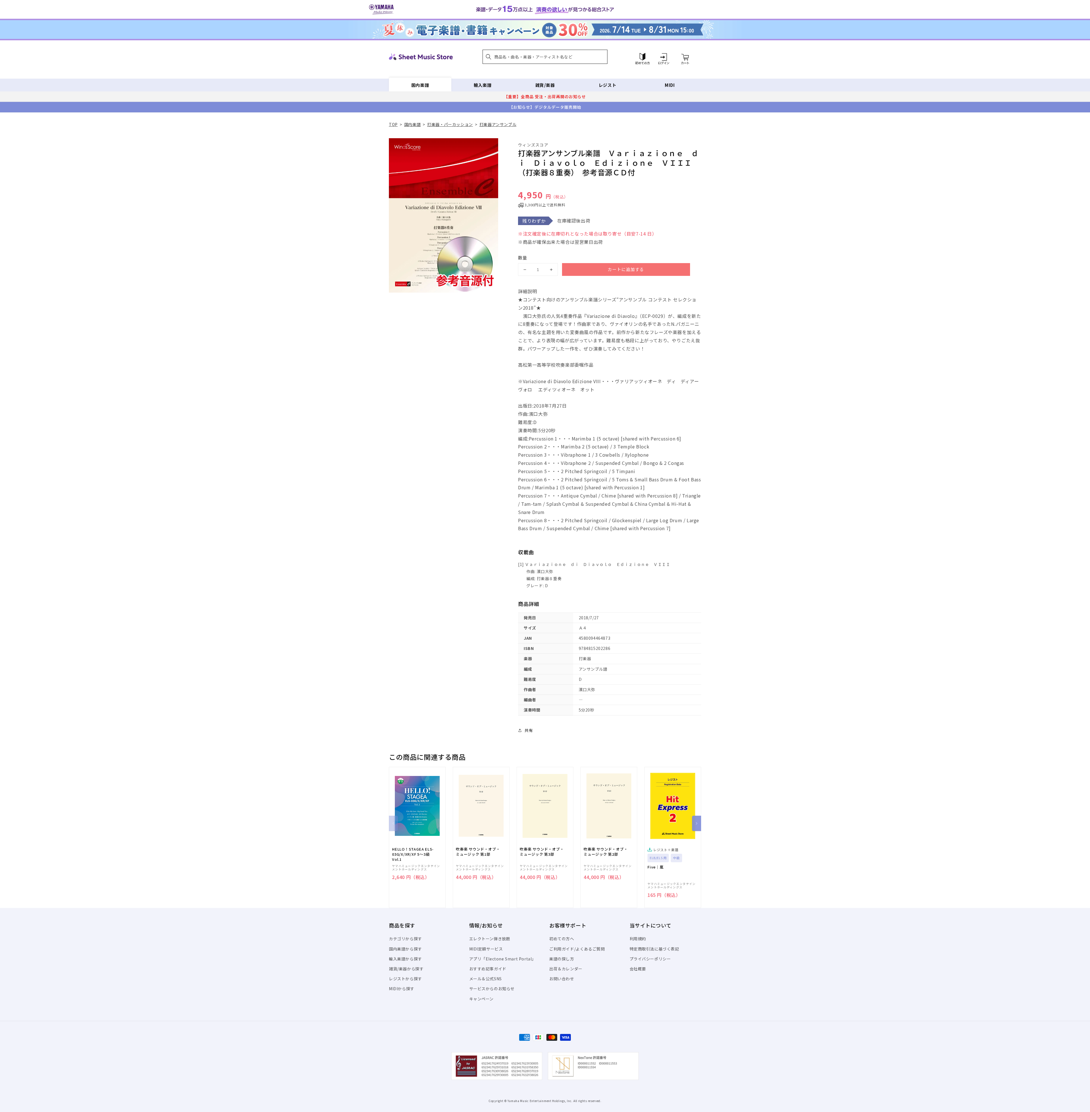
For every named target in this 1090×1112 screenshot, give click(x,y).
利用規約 (638, 938)
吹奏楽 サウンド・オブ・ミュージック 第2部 (606, 852)
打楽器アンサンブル (497, 124)
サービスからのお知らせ (492, 988)
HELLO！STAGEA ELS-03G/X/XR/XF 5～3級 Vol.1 (413, 854)
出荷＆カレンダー (565, 969)
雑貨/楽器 (545, 85)
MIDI (670, 85)
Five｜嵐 (655, 867)
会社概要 (638, 969)
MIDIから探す (401, 988)
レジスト (607, 85)
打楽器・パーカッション (450, 124)
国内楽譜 (420, 85)
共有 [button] (529, 730)
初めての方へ (561, 938)
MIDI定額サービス (486, 949)
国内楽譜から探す (405, 949)
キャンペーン (481, 999)
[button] (545, 57)
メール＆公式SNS (485, 978)
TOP (393, 124)
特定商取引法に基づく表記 (654, 949)
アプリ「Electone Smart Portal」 (502, 959)
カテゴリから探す (405, 938)
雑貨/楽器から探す (406, 969)
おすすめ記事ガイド (487, 969)
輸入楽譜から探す (405, 959)
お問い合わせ (561, 978)
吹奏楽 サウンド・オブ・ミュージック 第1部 (478, 852)
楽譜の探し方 (561, 959)
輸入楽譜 (482, 85)
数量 (522, 258)
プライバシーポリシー (650, 959)
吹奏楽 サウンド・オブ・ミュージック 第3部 (542, 852)
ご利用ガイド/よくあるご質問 (577, 949)
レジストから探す (405, 978)
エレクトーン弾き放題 (489, 938)
